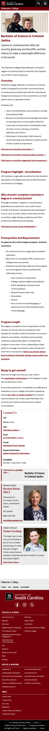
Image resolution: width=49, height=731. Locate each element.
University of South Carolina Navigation (45, 3)
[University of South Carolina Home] (11, 3)
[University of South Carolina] (24, 597)
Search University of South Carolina (38, 3)
